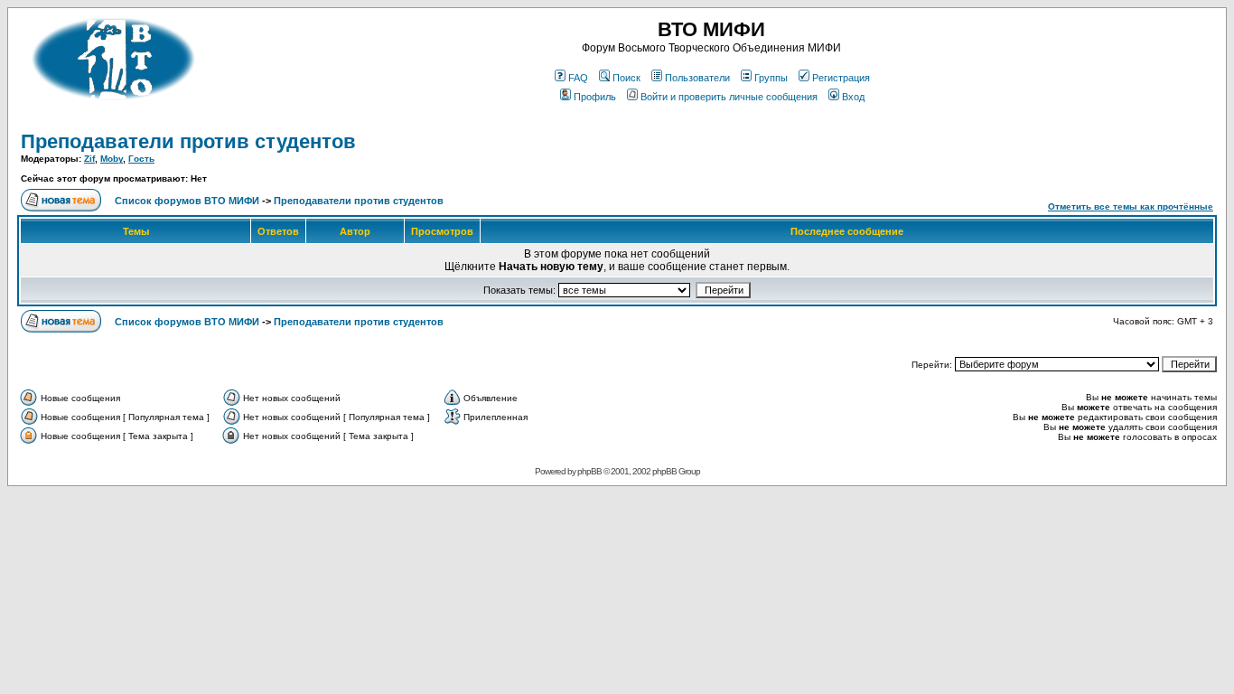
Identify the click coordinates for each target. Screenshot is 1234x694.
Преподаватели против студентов (188, 141)
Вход (853, 96)
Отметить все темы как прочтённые (1130, 206)
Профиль (595, 96)
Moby (111, 159)
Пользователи (697, 77)
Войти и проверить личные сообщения (729, 96)
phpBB (589, 471)
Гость (141, 159)
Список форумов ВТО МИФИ (187, 200)
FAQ (578, 77)
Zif (89, 159)
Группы (771, 77)
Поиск (626, 77)
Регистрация (841, 77)
